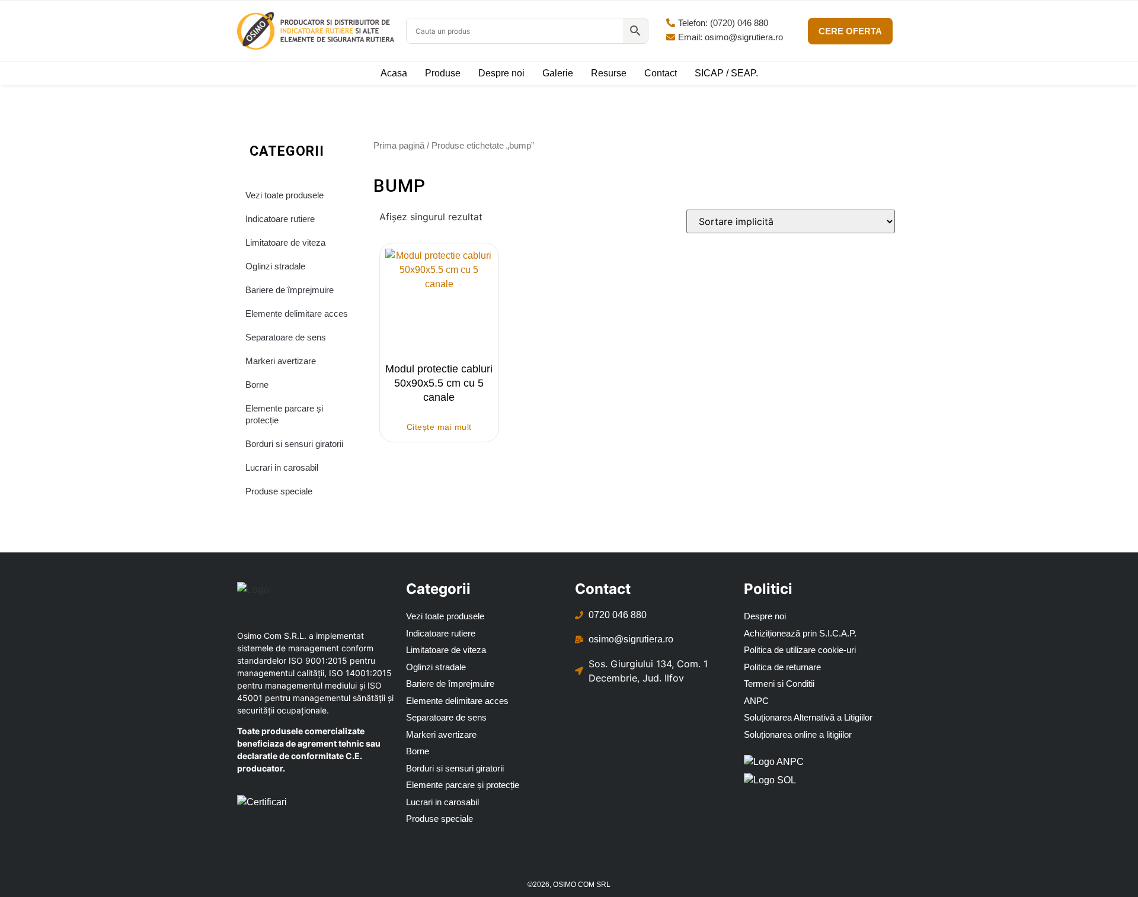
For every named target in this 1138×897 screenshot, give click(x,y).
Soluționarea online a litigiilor (798, 734)
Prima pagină (398, 145)
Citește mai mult (439, 427)
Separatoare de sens (285, 337)
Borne (256, 385)
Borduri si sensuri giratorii (294, 444)
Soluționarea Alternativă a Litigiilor (808, 717)
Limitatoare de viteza (285, 242)
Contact (660, 73)
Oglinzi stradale (275, 266)
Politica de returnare (782, 667)
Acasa (394, 73)
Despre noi (501, 73)
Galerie (557, 73)
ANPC (756, 701)
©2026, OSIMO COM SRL (569, 884)
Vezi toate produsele (284, 195)
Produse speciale (278, 491)
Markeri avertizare (280, 361)
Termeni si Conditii (779, 684)
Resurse (608, 73)
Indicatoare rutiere (280, 219)
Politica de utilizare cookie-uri (800, 650)
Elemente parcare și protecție (284, 414)
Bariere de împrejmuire (289, 290)
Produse (443, 73)
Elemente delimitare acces (296, 313)
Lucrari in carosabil (281, 467)
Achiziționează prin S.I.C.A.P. (800, 633)
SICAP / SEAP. (726, 73)
